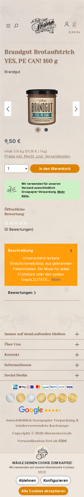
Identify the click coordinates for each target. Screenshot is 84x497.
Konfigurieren (55, 480)
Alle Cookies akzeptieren (43, 491)
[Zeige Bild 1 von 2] (38, 130)
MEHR (42, 471)
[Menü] (9, 25)
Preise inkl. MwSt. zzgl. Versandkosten (37, 156)
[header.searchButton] (16, 25)
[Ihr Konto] (67, 24)
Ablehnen (27, 480)
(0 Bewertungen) (18, 229)
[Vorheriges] (7, 108)
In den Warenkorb (55, 168)
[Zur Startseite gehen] (43, 25)
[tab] (40, 265)
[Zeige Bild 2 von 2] (46, 130)
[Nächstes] (76, 108)
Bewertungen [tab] (20, 292)
